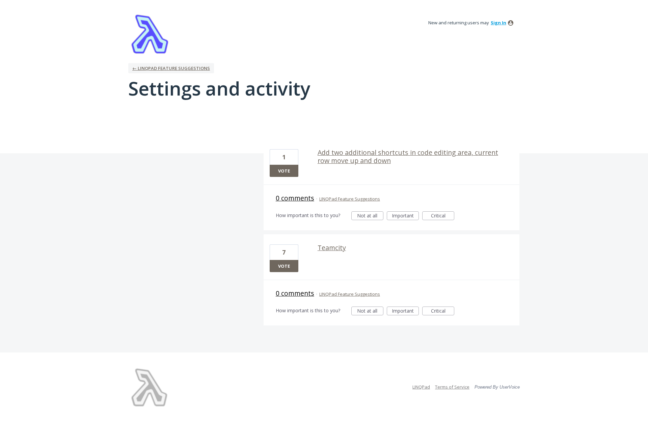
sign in (498, 23)
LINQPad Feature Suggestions (349, 199)
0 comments (295, 198)
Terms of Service (452, 387)
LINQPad (421, 387)
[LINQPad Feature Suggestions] (149, 34)
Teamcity (332, 247)
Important (405, 216)
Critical (442, 216)
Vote (284, 171)
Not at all (370, 216)
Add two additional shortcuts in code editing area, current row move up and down (408, 156)
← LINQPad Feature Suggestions (171, 68)
